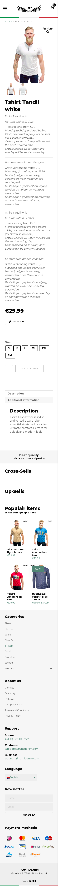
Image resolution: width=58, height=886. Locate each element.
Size (8, 342)
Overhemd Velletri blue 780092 (40, 596)
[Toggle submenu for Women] (51, 668)
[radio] (8, 348)
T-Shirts (8, 21)
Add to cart (29, 368)
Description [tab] (16, 393)
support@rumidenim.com (22, 748)
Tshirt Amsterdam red (15, 596)
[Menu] (5, 8)
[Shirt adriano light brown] (17, 533)
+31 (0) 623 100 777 (17, 739)
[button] (48, 32)
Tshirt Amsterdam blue (39, 552)
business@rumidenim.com (22, 758)
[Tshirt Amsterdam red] (17, 577)
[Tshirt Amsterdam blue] (41, 533)
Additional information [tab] (23, 400)
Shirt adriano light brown (15, 551)
